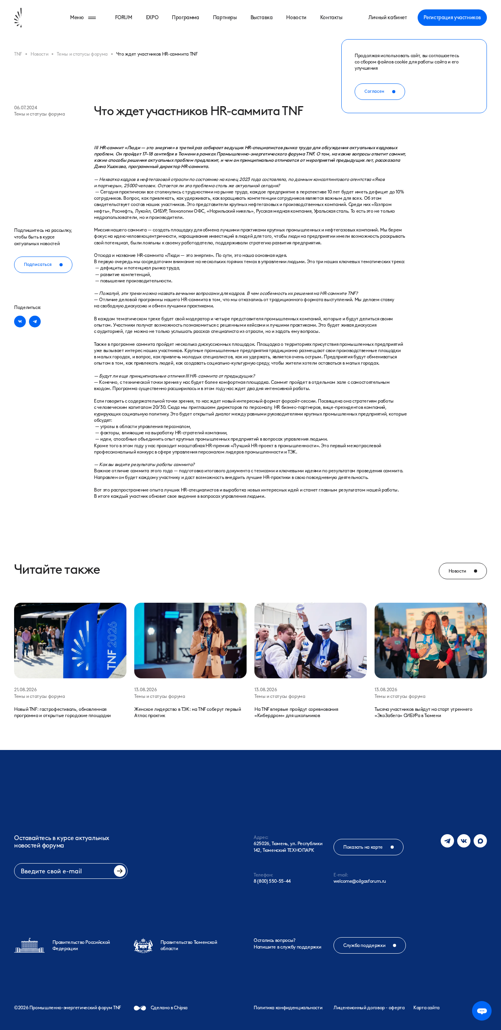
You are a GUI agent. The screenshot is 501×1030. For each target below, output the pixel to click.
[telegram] (35, 321)
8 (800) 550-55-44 (272, 881)
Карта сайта (426, 1007)
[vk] (20, 321)
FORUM (123, 17)
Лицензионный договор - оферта (369, 1007)
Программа (185, 17)
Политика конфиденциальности (288, 1007)
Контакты (331, 17)
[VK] (463, 840)
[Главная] (30, 17)
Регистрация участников (452, 17)
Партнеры (225, 17)
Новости (296, 17)
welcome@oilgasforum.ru (359, 881)
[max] (480, 840)
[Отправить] (120, 871)
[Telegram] (447, 840)
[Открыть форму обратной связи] (482, 1011)
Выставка (261, 17)
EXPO (152, 17)
